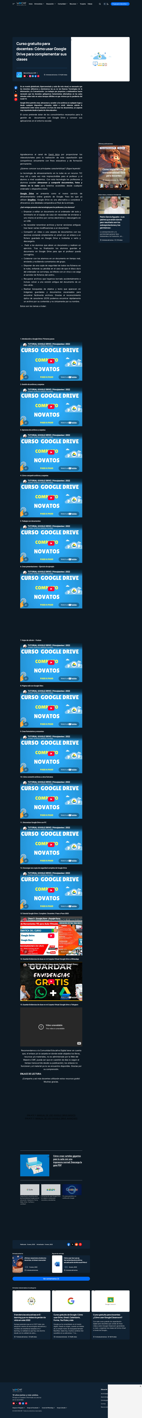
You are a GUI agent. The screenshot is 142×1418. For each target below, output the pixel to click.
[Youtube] (13, 1403)
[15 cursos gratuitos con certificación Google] (71, 1189)
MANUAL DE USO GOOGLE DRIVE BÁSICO (56, 1115)
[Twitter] (16, 1403)
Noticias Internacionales (108, 148)
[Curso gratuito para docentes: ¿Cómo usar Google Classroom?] (111, 1301)
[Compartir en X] (16, 91)
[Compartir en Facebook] (16, 88)
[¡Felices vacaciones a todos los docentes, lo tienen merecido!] (17, 1264)
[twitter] (27, 76)
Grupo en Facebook (32, 1408)
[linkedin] (32, 76)
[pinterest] (38, 76)
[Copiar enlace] (16, 99)
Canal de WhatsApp (47, 1408)
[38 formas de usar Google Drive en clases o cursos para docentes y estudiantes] (50, 1189)
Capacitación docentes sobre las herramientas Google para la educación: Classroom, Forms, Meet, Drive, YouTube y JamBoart (29, 1200)
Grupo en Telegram (18, 1408)
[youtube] (24, 76)
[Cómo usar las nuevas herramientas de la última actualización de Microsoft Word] (57, 1264)
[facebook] (35, 76)
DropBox (32, 200)
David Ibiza (54, 154)
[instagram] (30, 76)
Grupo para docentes (119, 4)
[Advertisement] (71, 21)
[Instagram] (19, 1403)
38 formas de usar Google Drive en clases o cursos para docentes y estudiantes (50, 1198)
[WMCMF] (26, 1403)
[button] (13, 4)
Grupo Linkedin (61, 1408)
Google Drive (27, 193)
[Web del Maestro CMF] (19, 74)
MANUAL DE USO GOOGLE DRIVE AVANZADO (56, 1118)
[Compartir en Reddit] (16, 95)
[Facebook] (23, 1403)
